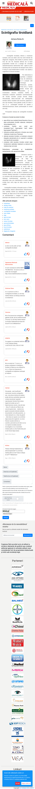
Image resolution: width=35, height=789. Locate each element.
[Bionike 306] (17, 18)
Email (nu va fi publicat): (10, 471)
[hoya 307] (26, 18)
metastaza (7, 203)
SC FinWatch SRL (24, 788)
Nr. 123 (13, 29)
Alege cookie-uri (26, 783)
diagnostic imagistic (9, 231)
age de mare (7, 217)
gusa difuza (7, 225)
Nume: (5, 467)
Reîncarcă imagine (7, 513)
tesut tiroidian (8, 227)
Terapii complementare (21, 29)
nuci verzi (6, 219)
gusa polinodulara (9, 223)
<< (32, 25)
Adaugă (6, 517)
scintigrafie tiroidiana (10, 211)
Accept (17, 783)
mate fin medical (8, 207)
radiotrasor (7, 229)
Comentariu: (7, 481)
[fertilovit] (9, 18)
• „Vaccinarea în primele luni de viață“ (11, 11)
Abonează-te (28, 535)
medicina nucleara (9, 209)
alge (5, 215)
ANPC (32, 788)
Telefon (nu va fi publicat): (11, 476)
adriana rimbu (7, 205)
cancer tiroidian (8, 221)
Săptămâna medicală (6, 29)
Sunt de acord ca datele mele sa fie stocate (8, 499)
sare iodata (7, 213)
